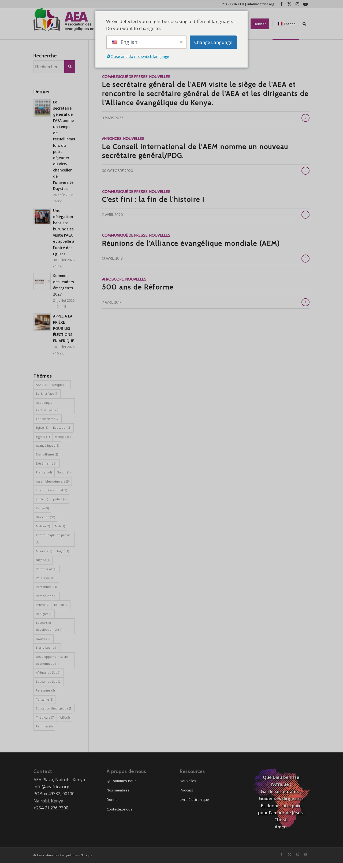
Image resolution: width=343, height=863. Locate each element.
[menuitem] (262, 23)
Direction (45, 517)
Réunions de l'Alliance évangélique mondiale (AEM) (191, 243)
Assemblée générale (52, 481)
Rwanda (43, 639)
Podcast (186, 790)
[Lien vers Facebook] (281, 4)
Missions (44, 551)
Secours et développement (49, 626)
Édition (61, 605)
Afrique (60, 385)
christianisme (47, 419)
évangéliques (47, 445)
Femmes (44, 726)
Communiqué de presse (125, 76)
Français (44, 472)
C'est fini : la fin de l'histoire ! (153, 199)
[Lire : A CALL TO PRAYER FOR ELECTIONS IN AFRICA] (42, 322)
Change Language (213, 42)
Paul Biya (44, 578)
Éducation (62, 427)
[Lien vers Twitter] (289, 4)
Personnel (45, 690)
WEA (64, 717)
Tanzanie (44, 699)
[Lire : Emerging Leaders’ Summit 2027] (42, 281)
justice (59, 499)
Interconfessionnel (51, 490)
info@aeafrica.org (260, 4)
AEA (41, 385)
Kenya (42, 508)
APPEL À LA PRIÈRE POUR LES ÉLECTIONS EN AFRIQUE (63, 328)
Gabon (63, 472)
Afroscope (113, 279)
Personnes (46, 587)
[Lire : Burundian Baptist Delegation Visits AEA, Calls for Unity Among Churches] (42, 216)
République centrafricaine (48, 406)
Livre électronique (194, 799)
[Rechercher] (304, 23)
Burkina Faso (47, 393)
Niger (63, 551)
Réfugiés (44, 614)
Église (42, 427)
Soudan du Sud (48, 681)
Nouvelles (159, 76)
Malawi (43, 526)
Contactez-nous (119, 809)
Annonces (112, 138)
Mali (60, 526)
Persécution (46, 596)
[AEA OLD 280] (71, 23)
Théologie (45, 717)
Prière (42, 605)
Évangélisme (47, 454)
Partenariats (46, 569)
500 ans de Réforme (138, 287)
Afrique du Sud (48, 672)
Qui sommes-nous (121, 780)
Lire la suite (305, 118)
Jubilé (42, 499)
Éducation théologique (54, 708)
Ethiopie (62, 437)
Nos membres (118, 790)
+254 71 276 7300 (232, 4)
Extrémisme (46, 463)
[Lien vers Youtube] (305, 4)
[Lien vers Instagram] (297, 4)
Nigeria (43, 560)
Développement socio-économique (52, 660)
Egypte (43, 437)
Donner (113, 799)
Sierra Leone (47, 647)
